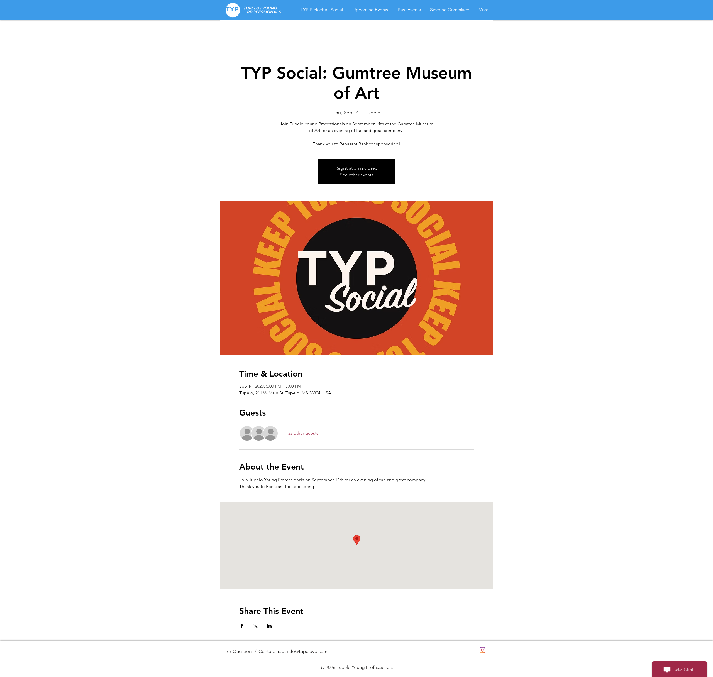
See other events (356, 174)
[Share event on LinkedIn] (269, 626)
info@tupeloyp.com (307, 651)
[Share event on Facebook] (242, 626)
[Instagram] (482, 650)
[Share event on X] (255, 626)
